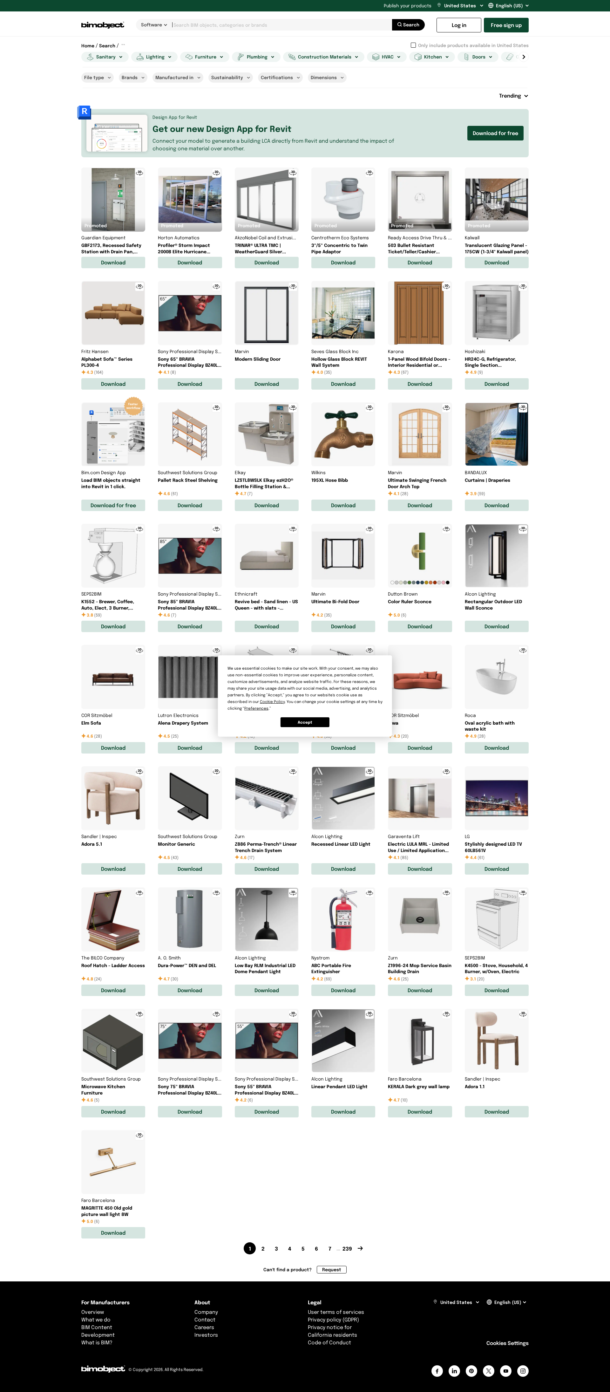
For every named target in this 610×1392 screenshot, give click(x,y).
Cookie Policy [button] (272, 701)
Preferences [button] (256, 708)
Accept (305, 722)
